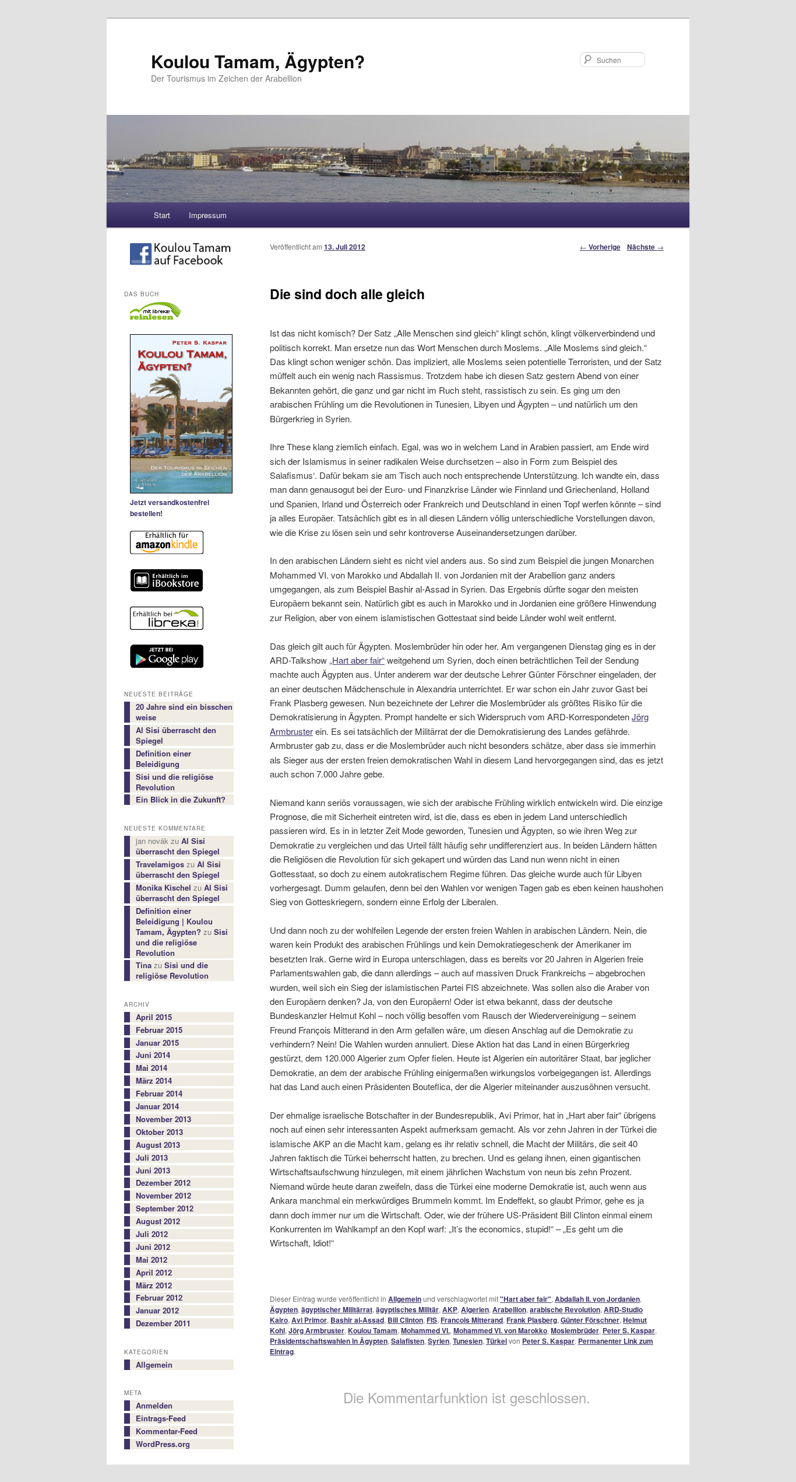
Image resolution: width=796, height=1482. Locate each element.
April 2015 (154, 1017)
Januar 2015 (157, 1043)
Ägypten (284, 1309)
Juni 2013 (153, 1170)
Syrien (438, 1341)
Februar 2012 (159, 1297)
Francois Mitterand (472, 1320)
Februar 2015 (159, 1030)
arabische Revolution (565, 1309)
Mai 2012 (151, 1260)
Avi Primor (309, 1320)
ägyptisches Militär (407, 1309)
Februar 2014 (159, 1093)
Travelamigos (160, 864)
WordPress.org (163, 1444)
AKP (449, 1309)
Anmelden (154, 1405)
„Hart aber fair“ (357, 660)
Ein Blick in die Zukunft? (181, 799)
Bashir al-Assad (357, 1320)
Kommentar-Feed (167, 1431)
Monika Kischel (163, 887)
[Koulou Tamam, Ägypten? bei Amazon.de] (179, 544)
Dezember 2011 (163, 1323)
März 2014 (154, 1080)
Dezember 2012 (163, 1183)
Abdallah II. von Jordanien (597, 1299)
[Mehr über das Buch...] (179, 415)
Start (162, 214)
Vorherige (600, 246)
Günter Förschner (590, 1320)
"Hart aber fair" (525, 1299)
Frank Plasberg (531, 1320)
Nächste (645, 246)
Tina (144, 965)
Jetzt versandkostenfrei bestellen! (169, 508)
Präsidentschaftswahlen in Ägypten (329, 1341)
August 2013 (158, 1145)
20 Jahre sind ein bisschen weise (184, 712)
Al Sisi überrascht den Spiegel (176, 735)
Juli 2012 (152, 1234)
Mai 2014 (151, 1068)
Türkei (496, 1341)
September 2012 (164, 1208)
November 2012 (163, 1195)
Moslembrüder (575, 1330)
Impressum (208, 214)
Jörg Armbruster (316, 1330)
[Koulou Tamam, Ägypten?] (179, 256)
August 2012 (158, 1221)
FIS (432, 1320)
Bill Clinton (405, 1320)
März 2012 (154, 1285)
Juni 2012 (153, 1247)
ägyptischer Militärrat (336, 1309)
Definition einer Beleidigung (163, 758)
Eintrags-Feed (161, 1418)
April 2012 (154, 1272)
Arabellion (509, 1309)
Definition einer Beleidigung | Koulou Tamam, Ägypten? (174, 921)
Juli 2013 (152, 1157)
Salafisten (407, 1341)
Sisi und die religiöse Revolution (174, 782)
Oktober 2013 (159, 1132)
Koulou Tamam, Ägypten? (258, 60)
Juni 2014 (153, 1055)
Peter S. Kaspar (629, 1330)
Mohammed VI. (425, 1330)
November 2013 (163, 1119)
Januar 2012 (157, 1310)
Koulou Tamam (372, 1330)
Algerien (475, 1309)
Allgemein (404, 1299)
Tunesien (467, 1341)
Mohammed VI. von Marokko (500, 1330)
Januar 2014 (157, 1106)
